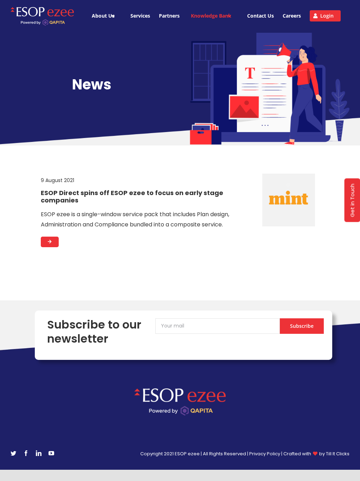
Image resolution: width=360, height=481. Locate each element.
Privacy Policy (264, 453)
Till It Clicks (337, 453)
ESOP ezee (188, 453)
